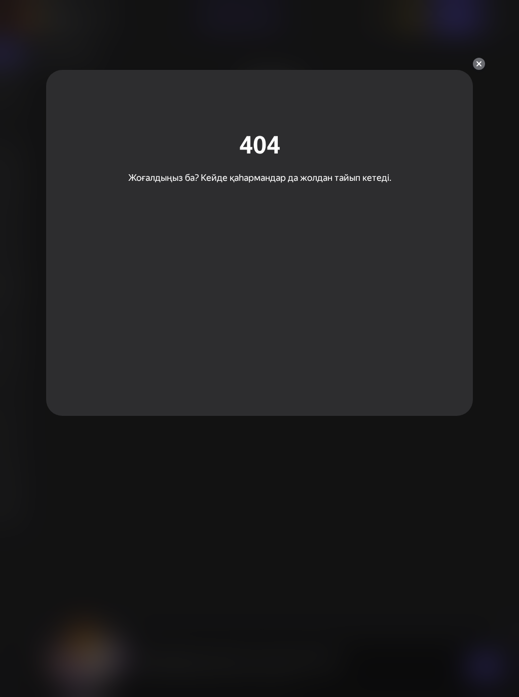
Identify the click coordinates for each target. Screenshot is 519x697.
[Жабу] (479, 64)
